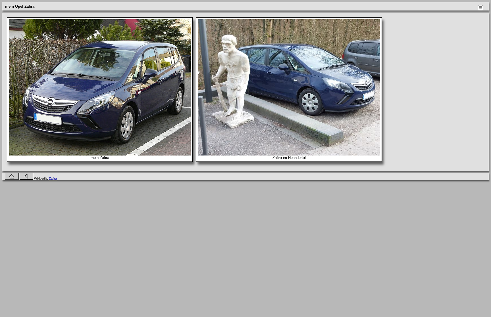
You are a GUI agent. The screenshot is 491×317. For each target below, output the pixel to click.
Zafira (53, 178)
